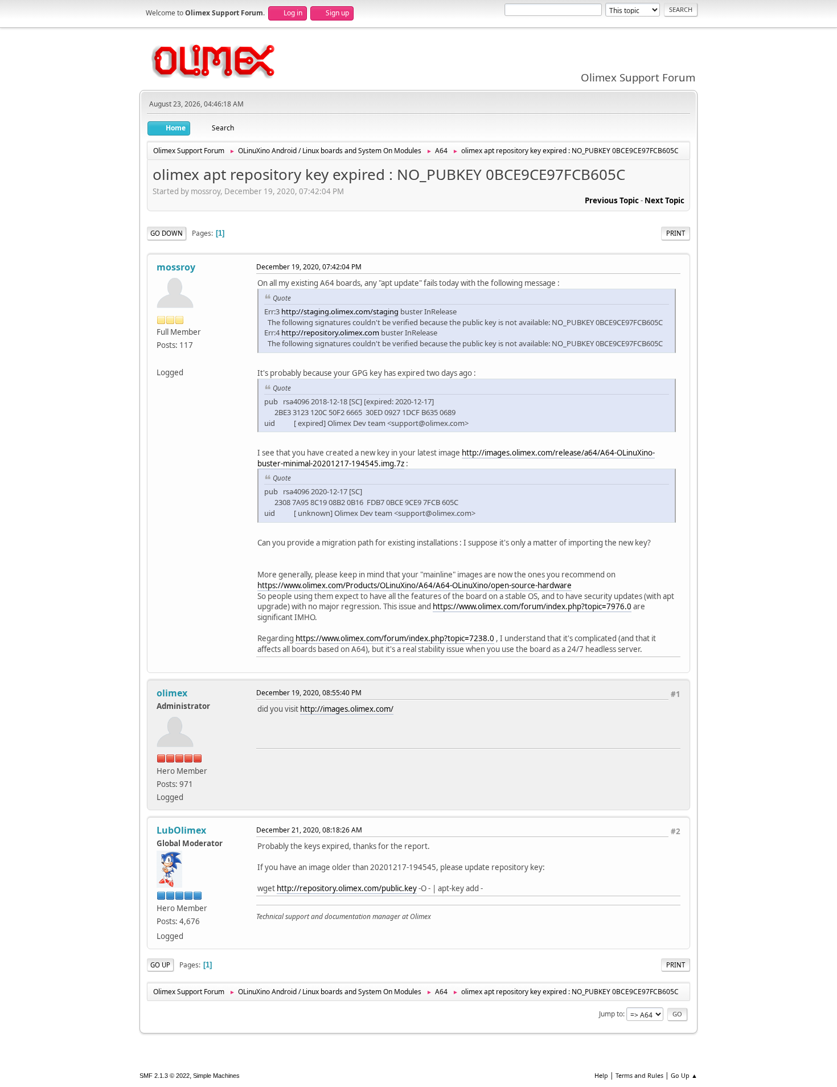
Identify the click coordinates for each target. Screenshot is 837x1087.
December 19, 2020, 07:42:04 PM (309, 267)
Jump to (611, 1014)
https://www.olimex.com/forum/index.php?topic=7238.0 (395, 638)
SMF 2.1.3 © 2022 (165, 1075)
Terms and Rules (639, 1075)
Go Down (166, 233)
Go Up (160, 965)
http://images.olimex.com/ (346, 709)
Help (601, 1075)
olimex (172, 693)
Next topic (664, 200)
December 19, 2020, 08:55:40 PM (309, 693)
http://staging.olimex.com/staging (340, 311)
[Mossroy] (161, 358)
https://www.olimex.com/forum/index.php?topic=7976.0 (532, 606)
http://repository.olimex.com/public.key (347, 888)
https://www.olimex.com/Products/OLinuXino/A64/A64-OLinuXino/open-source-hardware (414, 585)
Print (675, 233)
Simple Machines (216, 1075)
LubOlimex (181, 830)
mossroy (176, 267)
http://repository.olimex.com (330, 332)
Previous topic (612, 200)
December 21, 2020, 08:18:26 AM (309, 830)
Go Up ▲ (684, 1075)
